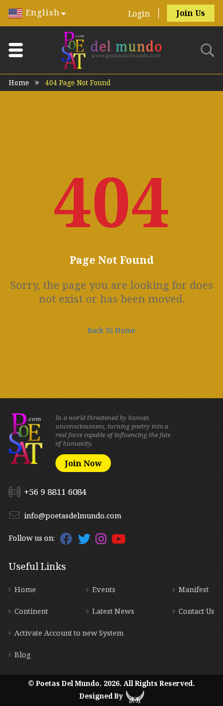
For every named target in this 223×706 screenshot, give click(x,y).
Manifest (193, 589)
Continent (31, 611)
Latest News (113, 611)
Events (104, 589)
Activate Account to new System (69, 633)
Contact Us (196, 611)
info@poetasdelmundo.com (72, 515)
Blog (22, 654)
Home (19, 83)
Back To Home (111, 330)
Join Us (190, 12)
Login (139, 13)
